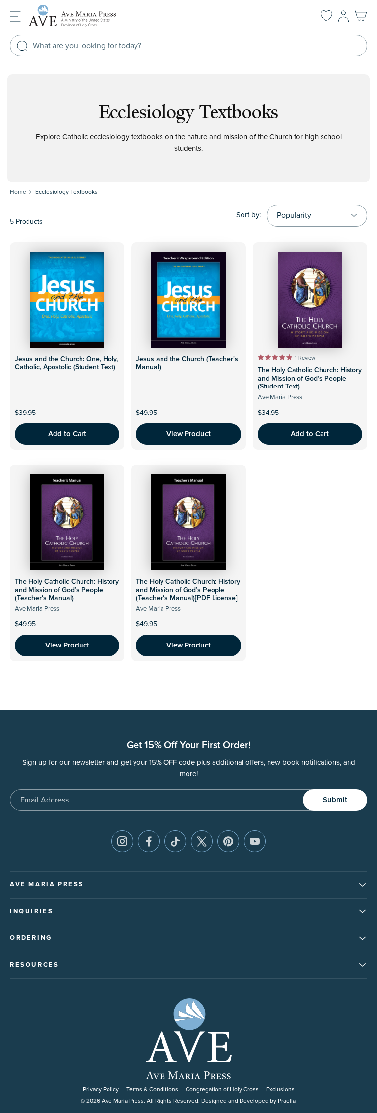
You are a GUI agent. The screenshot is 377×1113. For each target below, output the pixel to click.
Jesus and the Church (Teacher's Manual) (187, 363)
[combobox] (188, 45)
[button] (15, 15)
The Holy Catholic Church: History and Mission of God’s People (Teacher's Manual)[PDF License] (188, 590)
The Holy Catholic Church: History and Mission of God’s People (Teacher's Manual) (67, 590)
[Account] (343, 16)
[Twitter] (202, 841)
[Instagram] (122, 841)
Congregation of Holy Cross (222, 1089)
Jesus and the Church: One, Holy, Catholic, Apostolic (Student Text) (66, 363)
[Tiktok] (175, 841)
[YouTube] (255, 841)
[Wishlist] (326, 16)
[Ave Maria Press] (87, 16)
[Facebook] (149, 841)
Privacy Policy (101, 1089)
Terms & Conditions (152, 1089)
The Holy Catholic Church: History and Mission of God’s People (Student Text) (310, 378)
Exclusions (280, 1089)
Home (18, 192)
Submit (335, 799)
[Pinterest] (228, 841)
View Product (188, 434)
